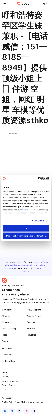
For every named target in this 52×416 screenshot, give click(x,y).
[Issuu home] (23, 3)
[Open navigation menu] (4, 3)
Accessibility (7, 398)
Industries (31, 335)
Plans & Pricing (9, 328)
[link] (44, 3)
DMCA (5, 389)
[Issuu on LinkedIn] (12, 411)
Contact (6, 341)
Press (4, 335)
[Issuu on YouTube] (33, 411)
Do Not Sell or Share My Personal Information (22, 402)
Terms (5, 372)
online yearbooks (12, 265)
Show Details (38, 221)
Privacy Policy (28, 210)
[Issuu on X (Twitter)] (19, 411)
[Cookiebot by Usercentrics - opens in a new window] (38, 178)
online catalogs (28, 265)
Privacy (5, 376)
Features (31, 322)
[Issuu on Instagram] (26, 411)
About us (6, 316)
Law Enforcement (10, 381)
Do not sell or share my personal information (26, 236)
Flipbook (31, 328)
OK (26, 228)
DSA (4, 393)
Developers (7, 354)
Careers (5, 322)
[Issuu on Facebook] (5, 411)
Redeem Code (8, 361)
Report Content (9, 385)
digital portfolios (40, 262)
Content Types (34, 316)
